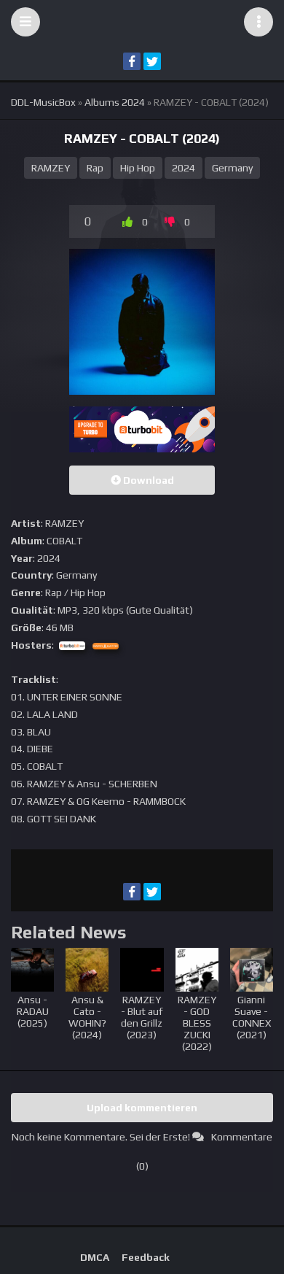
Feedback (146, 1257)
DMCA (94, 1257)
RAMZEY (50, 168)
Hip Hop (137, 168)
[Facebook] (132, 61)
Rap (95, 168)
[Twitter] (152, 61)
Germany (232, 168)
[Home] (142, 22)
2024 (183, 168)
